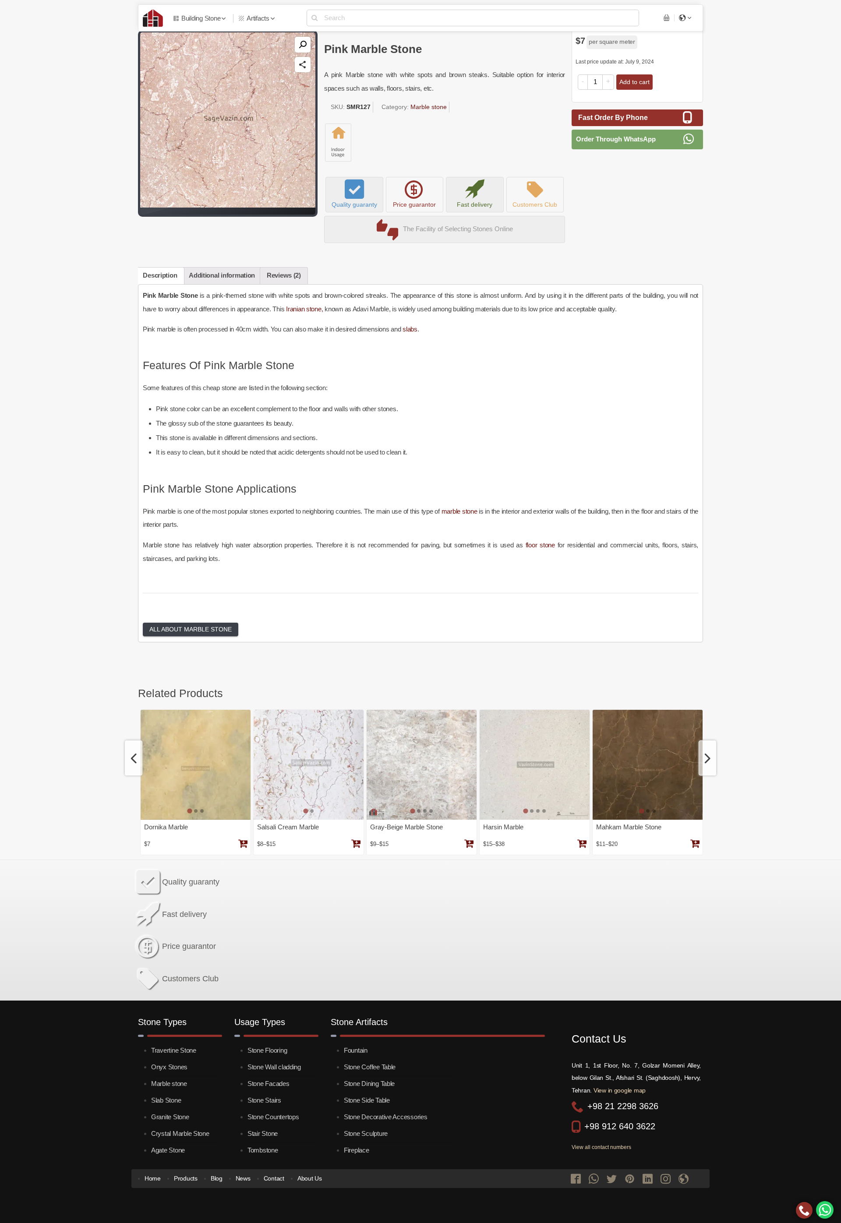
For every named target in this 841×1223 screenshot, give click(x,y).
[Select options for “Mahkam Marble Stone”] (694, 844)
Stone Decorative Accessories (386, 1117)
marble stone (459, 511)
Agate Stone (168, 1150)
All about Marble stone (190, 629)
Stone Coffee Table (370, 1067)
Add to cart (634, 81)
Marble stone (428, 107)
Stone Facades (268, 1083)
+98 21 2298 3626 (622, 1106)
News (243, 1178)
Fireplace (356, 1150)
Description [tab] (160, 275)
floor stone (540, 545)
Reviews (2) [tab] (284, 275)
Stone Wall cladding (274, 1067)
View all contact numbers (601, 1147)
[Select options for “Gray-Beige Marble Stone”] (468, 844)
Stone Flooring (267, 1050)
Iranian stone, (305, 309)
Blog (217, 1178)
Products (186, 1178)
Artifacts (258, 18)
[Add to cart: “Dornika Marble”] (242, 844)
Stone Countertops (273, 1117)
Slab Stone (166, 1100)
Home (153, 1178)
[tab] (189, 811)
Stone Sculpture (366, 1133)
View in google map (620, 1090)
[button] (303, 45)
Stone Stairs (264, 1100)
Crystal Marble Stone (180, 1133)
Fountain (355, 1050)
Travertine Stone (173, 1050)
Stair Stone (262, 1133)
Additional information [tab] (222, 275)
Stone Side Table (367, 1100)
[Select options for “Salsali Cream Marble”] (355, 844)
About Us (309, 1178)
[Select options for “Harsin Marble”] (581, 844)
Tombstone (262, 1150)
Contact (274, 1178)
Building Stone (200, 18)
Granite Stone (170, 1117)
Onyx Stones (169, 1067)
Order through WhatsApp (616, 139)
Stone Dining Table (369, 1083)
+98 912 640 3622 (619, 1126)
